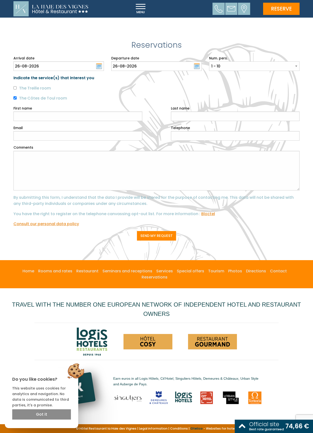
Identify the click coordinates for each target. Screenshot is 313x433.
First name (22, 108)
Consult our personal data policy (46, 224)
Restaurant (87, 271)
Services (164, 271)
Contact (278, 271)
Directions (256, 271)
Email (18, 127)
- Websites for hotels (213, 428)
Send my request (156, 235)
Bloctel (208, 214)
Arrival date (23, 58)
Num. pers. (218, 58)
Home (28, 271)
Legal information (153, 428)
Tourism (216, 271)
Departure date (125, 58)
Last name (180, 108)
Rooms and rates (55, 271)
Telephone (180, 127)
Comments (23, 147)
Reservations (155, 277)
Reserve (281, 8)
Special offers (190, 271)
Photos (235, 271)
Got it (41, 414)
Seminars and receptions (127, 271)
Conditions (179, 428)
